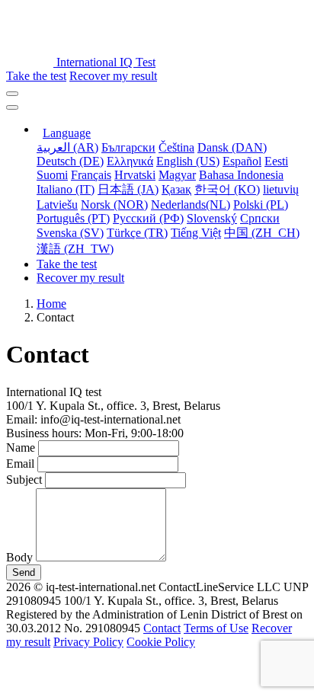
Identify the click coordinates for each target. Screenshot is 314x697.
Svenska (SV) (70, 232)
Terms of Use (216, 628)
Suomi (52, 174)
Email (20, 463)
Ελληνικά (130, 161)
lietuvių (281, 189)
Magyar (177, 174)
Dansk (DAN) (232, 147)
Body (19, 557)
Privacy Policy (88, 641)
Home (51, 303)
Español (242, 161)
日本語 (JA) (128, 189)
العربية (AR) (67, 147)
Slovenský (212, 218)
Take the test (36, 75)
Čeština (176, 147)
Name (20, 447)
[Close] (12, 107)
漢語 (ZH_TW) (75, 248)
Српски (260, 218)
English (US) (187, 161)
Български (128, 147)
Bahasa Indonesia (241, 174)
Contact (162, 628)
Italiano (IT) (66, 189)
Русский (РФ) (148, 218)
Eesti (276, 161)
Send (23, 572)
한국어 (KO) (227, 189)
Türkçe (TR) (137, 232)
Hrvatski (134, 174)
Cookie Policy (161, 641)
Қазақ (176, 189)
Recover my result (113, 75)
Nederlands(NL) (190, 204)
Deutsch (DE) (70, 161)
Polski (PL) (260, 204)
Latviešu (57, 204)
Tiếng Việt (196, 232)
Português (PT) (73, 218)
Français (91, 174)
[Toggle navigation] (12, 93)
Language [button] (67, 132)
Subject (24, 479)
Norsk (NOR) (114, 204)
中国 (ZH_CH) (262, 232)
